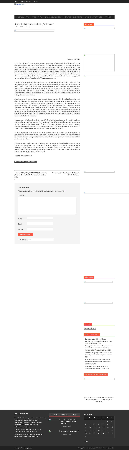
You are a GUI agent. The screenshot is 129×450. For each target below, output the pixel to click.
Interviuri (67, 17)
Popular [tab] (54, 414)
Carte (33, 17)
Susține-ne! (35, 1)
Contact (108, 17)
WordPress (92, 448)
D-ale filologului (22, 17)
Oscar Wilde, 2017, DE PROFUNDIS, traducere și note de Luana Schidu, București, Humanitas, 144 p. (30, 175)
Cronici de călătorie (53, 17)
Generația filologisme (26, 1)
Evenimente (77, 17)
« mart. (86, 441)
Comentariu (22, 195)
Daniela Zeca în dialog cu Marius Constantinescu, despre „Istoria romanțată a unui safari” (98, 341)
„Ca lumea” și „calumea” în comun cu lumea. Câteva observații (69, 421)
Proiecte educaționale (93, 17)
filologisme (29, 26)
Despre (17, 1)
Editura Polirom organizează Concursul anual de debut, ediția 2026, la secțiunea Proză (97, 362)
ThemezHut (111, 448)
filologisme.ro (28, 448)
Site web (20, 229)
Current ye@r (22, 239)
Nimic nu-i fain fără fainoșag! (70, 431)
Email (20, 224)
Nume (20, 218)
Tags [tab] (75, 414)
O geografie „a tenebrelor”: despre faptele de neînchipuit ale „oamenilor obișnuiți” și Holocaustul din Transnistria (99, 348)
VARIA (40, 17)
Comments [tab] (64, 414)
